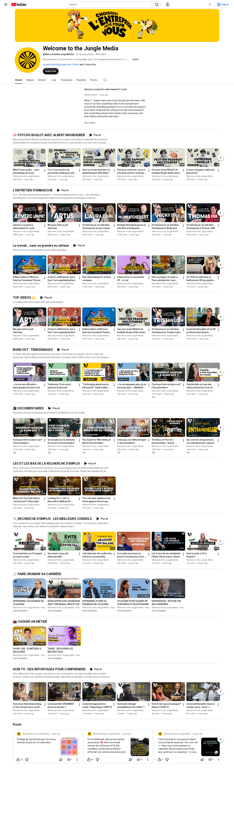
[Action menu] (77, 759)
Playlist (44, 607)
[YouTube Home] (18, 4)
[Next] (220, 157)
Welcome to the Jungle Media (26, 176)
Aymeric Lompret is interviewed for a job (105, 89)
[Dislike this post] (26, 759)
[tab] (18, 80)
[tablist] (117, 80)
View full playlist (20, 611)
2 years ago (197, 734)
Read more (89, 123)
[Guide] (6, 4)
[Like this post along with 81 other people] (88, 759)
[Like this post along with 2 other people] (159, 759)
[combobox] (110, 4)
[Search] (157, 4)
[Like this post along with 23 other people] (18, 759)
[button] (89, 122)
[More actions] (45, 170)
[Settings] (210, 4)
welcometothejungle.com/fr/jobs (62, 64)
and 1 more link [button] (88, 64)
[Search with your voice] (167, 4)
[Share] (61, 759)
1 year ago (55, 734)
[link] (47, 747)
